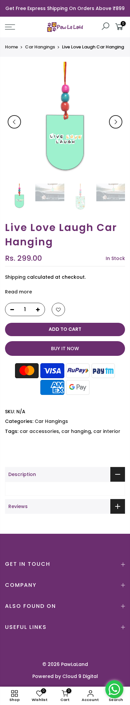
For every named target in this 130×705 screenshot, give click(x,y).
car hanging (76, 431)
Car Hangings (40, 47)
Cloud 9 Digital (80, 676)
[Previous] (14, 122)
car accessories (39, 431)
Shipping (15, 277)
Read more (18, 291)
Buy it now (65, 348)
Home (11, 47)
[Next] (115, 122)
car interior (106, 431)
